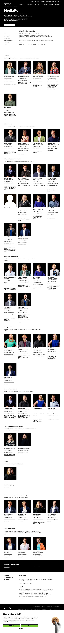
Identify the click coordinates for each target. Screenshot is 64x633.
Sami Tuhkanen (52, 514)
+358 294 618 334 (8, 146)
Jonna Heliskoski (22, 178)
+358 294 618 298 (52, 281)
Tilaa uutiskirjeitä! (7, 38)
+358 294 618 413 (52, 517)
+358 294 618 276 (22, 146)
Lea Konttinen (51, 277)
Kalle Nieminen (8, 481)
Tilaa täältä (6, 567)
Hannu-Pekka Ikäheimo (10, 277)
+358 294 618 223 (8, 484)
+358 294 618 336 (52, 78)
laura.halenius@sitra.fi (23, 212)
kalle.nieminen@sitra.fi (9, 485)
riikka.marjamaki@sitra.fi (23, 450)
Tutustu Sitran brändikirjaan (25, 583)
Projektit (38, 1)
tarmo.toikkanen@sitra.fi (53, 212)
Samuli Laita (36, 551)
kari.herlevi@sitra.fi (37, 352)
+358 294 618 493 (8, 450)
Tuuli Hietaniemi (52, 347)
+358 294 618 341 (8, 380)
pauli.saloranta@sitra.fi (9, 312)
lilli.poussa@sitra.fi (52, 79)
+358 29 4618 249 (22, 78)
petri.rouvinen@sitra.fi (52, 148)
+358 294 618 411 (52, 351)
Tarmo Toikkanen (52, 207)
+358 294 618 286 (8, 239)
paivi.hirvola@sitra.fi (8, 452)
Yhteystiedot (48, 1)
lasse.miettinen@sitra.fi (9, 382)
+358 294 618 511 (52, 210)
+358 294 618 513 (37, 211)
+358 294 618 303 (22, 210)
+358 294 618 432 (52, 181)
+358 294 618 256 (37, 146)
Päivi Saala (10, 521)
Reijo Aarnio (7, 207)
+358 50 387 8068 (22, 240)
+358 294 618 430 (8, 310)
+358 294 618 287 (37, 350)
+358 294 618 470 (8, 350)
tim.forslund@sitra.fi (23, 353)
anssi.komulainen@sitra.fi (38, 183)
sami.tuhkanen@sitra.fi (53, 519)
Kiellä (29, 625)
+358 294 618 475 (22, 351)
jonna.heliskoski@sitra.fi (23, 183)
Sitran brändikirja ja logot (8, 40)
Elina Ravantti (22, 514)
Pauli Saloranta (8, 307)
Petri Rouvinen (51, 143)
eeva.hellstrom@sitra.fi (23, 148)
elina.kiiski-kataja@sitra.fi (38, 79)
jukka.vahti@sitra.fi (8, 241)
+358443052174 (7, 110)
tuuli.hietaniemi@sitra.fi (53, 353)
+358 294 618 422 (37, 181)
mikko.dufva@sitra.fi (22, 80)
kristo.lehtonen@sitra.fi (9, 183)
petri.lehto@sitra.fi (22, 242)
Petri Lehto (21, 236)
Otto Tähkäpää (8, 107)
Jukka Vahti (7, 236)
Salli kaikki (11, 625)
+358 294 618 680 (8, 517)
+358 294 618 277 (37, 554)
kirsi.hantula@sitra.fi (37, 213)
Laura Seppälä (22, 551)
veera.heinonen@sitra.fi (9, 79)
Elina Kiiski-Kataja (38, 75)
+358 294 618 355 (52, 146)
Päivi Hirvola (7, 447)
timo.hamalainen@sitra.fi (38, 148)
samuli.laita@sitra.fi (37, 555)
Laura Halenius (22, 207)
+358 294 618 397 (22, 181)
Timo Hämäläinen (37, 143)
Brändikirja (7, 42)
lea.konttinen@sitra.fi (52, 283)
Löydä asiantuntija (7, 35)
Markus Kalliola (52, 178)
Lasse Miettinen (8, 377)
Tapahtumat (43, 1)
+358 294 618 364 (22, 554)
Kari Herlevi (36, 347)
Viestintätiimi (6, 36)
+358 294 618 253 (8, 280)
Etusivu (5, 6)
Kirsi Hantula (36, 207)
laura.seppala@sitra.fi (23, 555)
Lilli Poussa (51, 75)
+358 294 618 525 (8, 181)
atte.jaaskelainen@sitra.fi (9, 519)
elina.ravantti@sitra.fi (23, 519)
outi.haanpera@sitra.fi (9, 352)
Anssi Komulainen (37, 178)
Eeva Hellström (22, 143)
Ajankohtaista (33, 1)
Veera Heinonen (8, 75)
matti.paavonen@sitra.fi (9, 148)
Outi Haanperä (7, 347)
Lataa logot (21, 598)
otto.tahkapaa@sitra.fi (9, 112)
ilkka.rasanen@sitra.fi (52, 413)
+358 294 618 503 (37, 78)
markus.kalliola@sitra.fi (53, 183)
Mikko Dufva (21, 75)
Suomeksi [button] (53, 1)
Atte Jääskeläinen (8, 514)
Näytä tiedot (20, 628)
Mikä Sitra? (10, 6)
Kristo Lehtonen (8, 178)
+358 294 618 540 (52, 411)
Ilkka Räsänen (51, 408)
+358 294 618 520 (22, 517)
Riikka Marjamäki (22, 447)
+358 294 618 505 (8, 78)
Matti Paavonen (8, 143)
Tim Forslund (21, 347)
